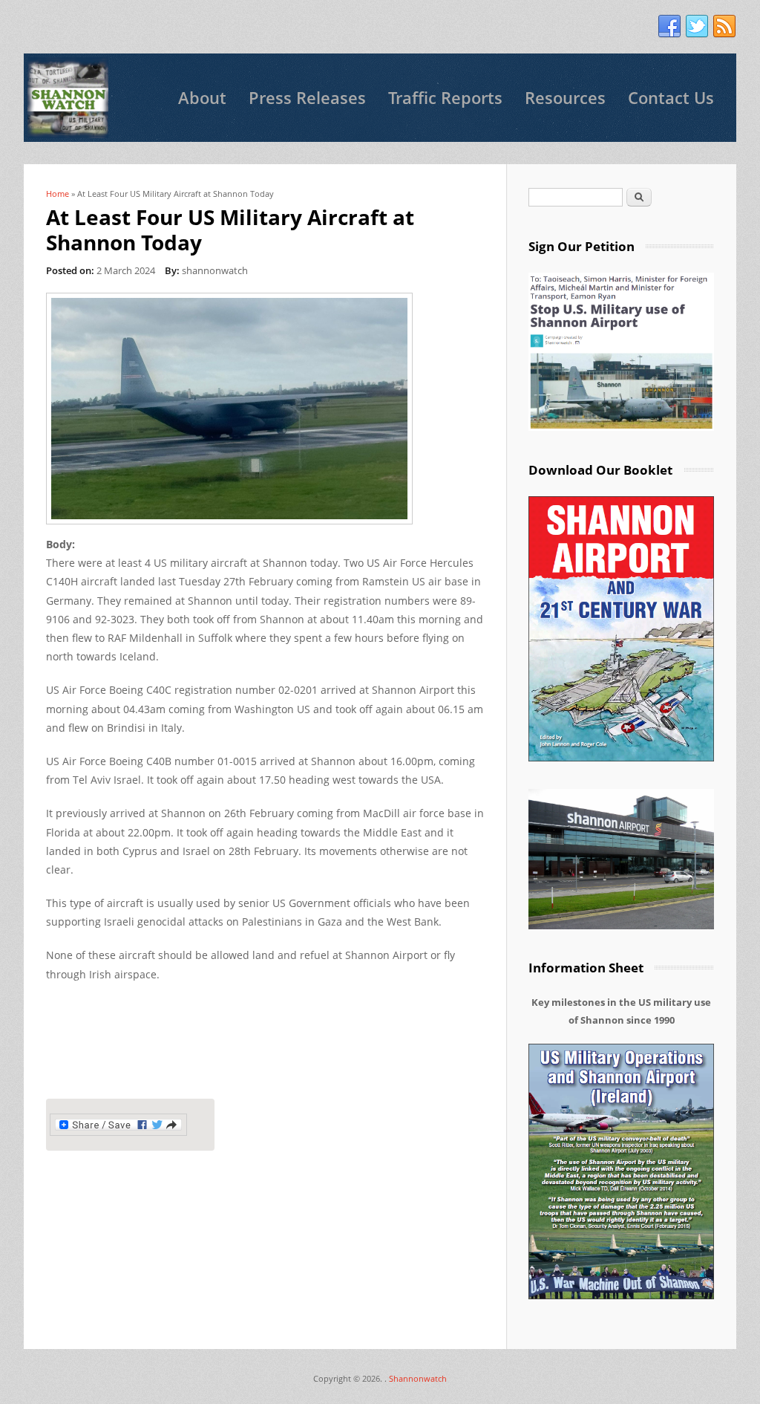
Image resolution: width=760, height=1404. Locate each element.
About (202, 97)
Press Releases (307, 97)
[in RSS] (724, 27)
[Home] (67, 97)
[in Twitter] (697, 27)
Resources (565, 97)
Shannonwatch (418, 1378)
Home (57, 193)
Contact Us (671, 97)
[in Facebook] (669, 27)
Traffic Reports (445, 97)
